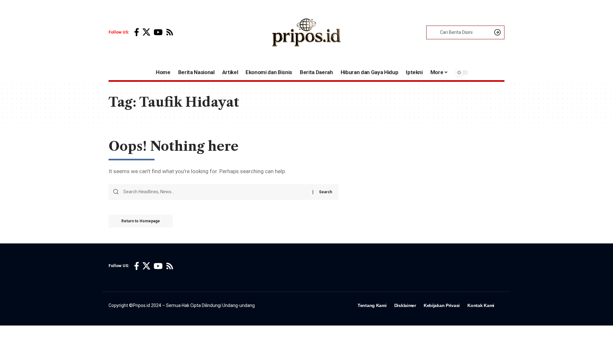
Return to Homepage (140, 221)
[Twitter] (146, 32)
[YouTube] (158, 32)
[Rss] (169, 32)
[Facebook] (136, 32)
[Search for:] (215, 192)
